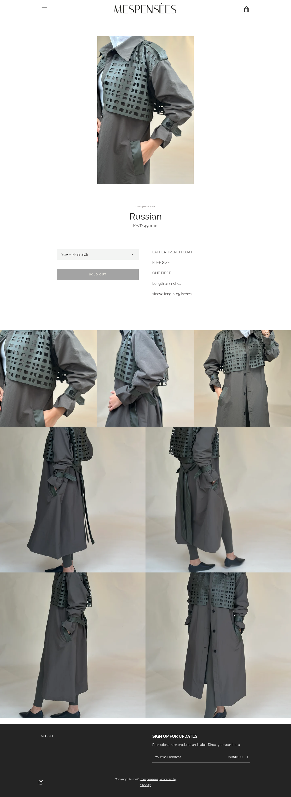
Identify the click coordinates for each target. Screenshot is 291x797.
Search (47, 736)
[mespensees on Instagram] (41, 782)
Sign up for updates (174, 736)
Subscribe (236, 757)
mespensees (149, 779)
